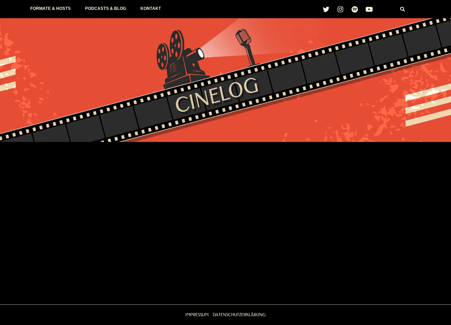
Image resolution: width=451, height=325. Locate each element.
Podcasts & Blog (105, 8)
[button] (402, 9)
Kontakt (150, 8)
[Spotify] (354, 9)
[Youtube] (369, 9)
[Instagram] (340, 9)
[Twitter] (326, 9)
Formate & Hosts (50, 8)
